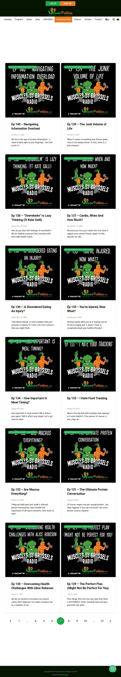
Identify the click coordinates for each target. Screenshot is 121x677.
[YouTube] (118, 19)
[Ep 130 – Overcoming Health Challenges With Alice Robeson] (32, 550)
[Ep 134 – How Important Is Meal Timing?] (32, 364)
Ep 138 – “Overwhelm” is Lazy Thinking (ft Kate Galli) (31, 218)
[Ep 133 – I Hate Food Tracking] (88, 364)
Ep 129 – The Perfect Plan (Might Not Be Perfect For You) (88, 586)
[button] (106, 20)
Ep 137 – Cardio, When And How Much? (85, 218)
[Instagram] (114, 19)
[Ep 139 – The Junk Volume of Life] (88, 90)
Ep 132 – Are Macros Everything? (25, 492)
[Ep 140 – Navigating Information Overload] (32, 90)
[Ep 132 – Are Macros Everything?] (32, 455)
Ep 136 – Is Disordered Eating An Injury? (31, 309)
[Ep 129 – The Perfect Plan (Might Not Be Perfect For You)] (88, 550)
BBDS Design (64, 675)
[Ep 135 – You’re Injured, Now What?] (88, 273)
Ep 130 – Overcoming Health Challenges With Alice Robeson (32, 586)
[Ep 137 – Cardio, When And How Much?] (88, 181)
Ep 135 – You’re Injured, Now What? (86, 309)
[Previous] (10, 621)
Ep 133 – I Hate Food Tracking (87, 398)
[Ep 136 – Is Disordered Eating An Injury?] (32, 273)
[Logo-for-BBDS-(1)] (60, 12)
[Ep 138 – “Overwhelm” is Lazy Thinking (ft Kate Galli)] (32, 181)
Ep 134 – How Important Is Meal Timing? (29, 400)
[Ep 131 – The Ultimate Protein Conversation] (88, 455)
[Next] (110, 621)
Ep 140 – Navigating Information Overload (25, 126)
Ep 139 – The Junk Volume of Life (86, 126)
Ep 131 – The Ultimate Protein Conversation (87, 492)
